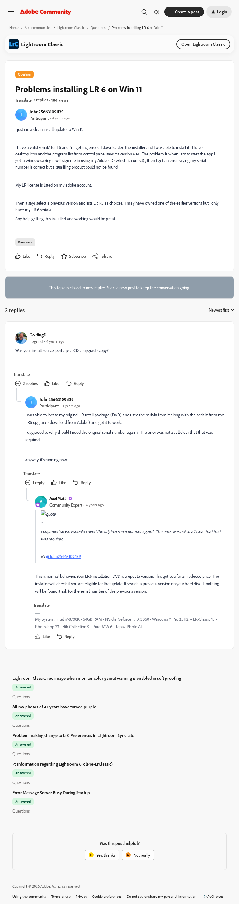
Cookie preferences (107, 896)
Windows (25, 242)
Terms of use (61, 896)
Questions (98, 27)
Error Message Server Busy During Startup (51, 792)
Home (14, 27)
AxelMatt (57, 498)
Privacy (81, 896)
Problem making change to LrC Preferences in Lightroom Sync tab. (73, 735)
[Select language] (157, 12)
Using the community (29, 896)
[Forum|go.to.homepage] (45, 12)
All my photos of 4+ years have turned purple (54, 706)
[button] (11, 13)
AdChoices (215, 896)
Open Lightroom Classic (203, 44)
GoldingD (38, 334)
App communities (38, 27)
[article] (119, 359)
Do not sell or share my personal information (162, 896)
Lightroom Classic (71, 27)
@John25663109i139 (63, 556)
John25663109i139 (47, 111)
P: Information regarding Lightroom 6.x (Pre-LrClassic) (62, 764)
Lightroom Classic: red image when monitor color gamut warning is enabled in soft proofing (96, 678)
